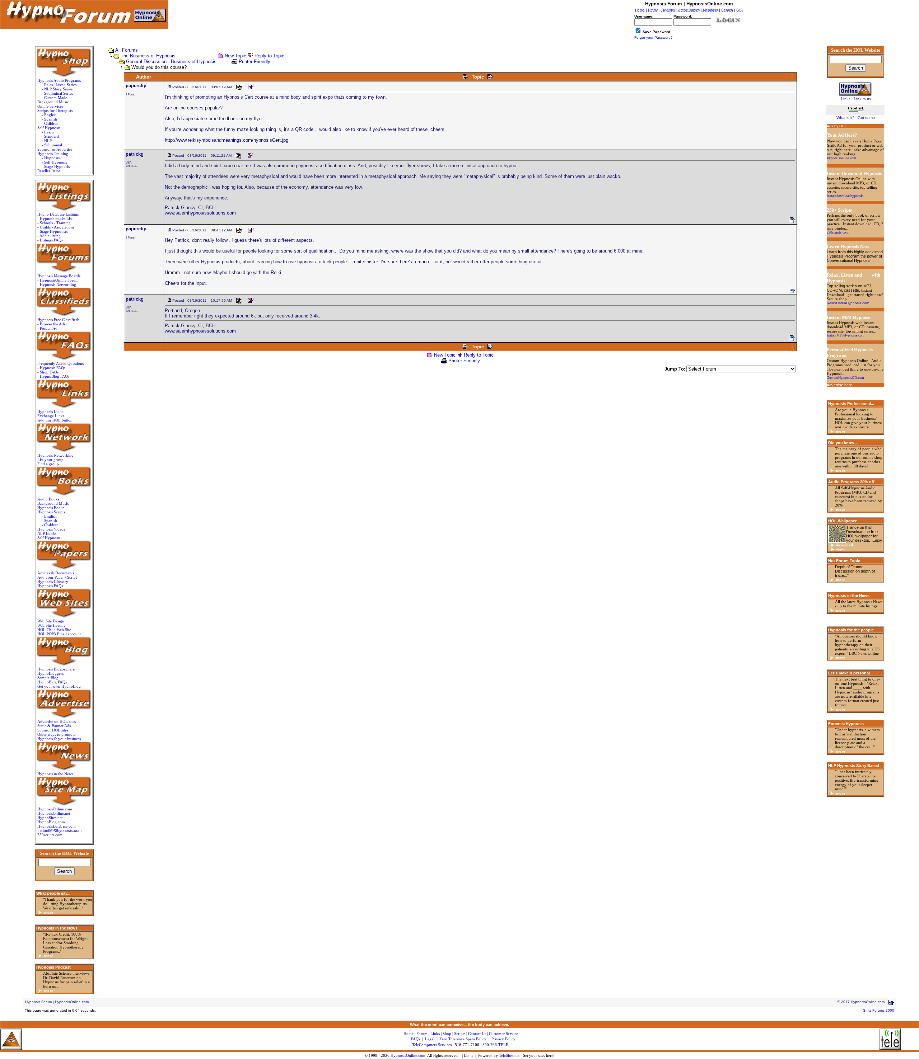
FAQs (415, 1039)
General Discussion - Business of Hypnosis (171, 61)
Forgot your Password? (653, 37)
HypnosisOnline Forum (59, 280)
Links (468, 1055)
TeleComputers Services (432, 1044)
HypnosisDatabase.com (56, 826)
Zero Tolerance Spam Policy (462, 1039)
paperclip (136, 85)
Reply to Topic (269, 55)
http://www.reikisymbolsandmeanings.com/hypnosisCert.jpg (226, 140)
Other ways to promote (56, 734)
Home (408, 1033)
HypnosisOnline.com (408, 1055)
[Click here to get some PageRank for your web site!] (855, 113)
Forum (422, 1033)
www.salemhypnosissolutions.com (200, 213)
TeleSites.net (510, 1055)
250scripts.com (49, 835)
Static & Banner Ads (54, 726)
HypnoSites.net (49, 817)
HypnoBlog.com (51, 822)
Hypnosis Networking (58, 284)
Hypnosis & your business (59, 738)
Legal (429, 1039)
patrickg (135, 154)
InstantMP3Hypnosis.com (845, 335)
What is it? (845, 118)
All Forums (126, 50)
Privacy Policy (503, 1039)
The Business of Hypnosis (148, 55)
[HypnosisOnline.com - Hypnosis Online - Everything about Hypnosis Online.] (855, 88)
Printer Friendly (254, 61)
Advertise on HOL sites (56, 721)
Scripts (459, 1033)
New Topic (235, 55)
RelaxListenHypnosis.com (848, 303)
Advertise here (839, 385)
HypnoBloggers (50, 673)
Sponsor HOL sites (52, 730)
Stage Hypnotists (53, 231)
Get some (866, 118)
